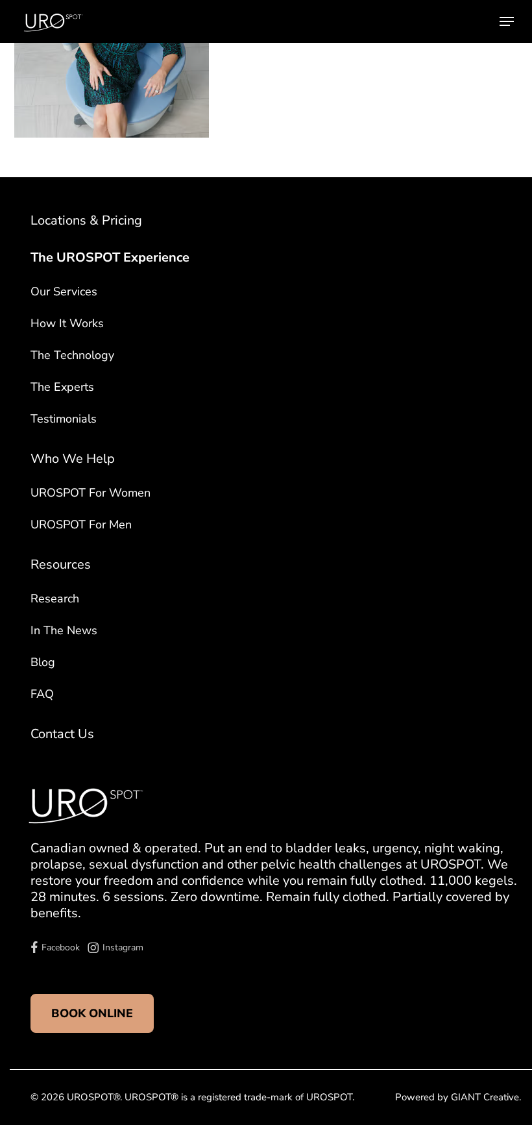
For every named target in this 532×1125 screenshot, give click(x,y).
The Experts (62, 387)
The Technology (72, 355)
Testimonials (63, 419)
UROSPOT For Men (81, 524)
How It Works (67, 323)
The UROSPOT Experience (109, 257)
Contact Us (62, 734)
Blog (42, 662)
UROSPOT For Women (90, 493)
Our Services (63, 291)
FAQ (42, 694)
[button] (507, 21)
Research (54, 598)
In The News (63, 630)
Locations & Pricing (86, 220)
